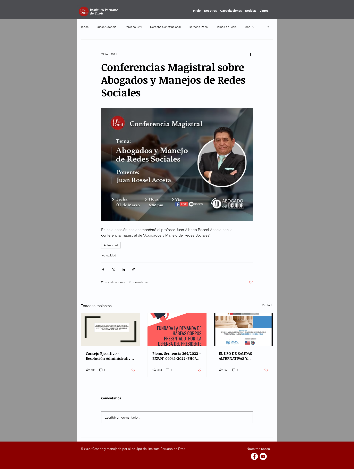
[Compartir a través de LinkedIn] (123, 269)
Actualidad (111, 245)
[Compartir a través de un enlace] (133, 269)
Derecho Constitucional (165, 27)
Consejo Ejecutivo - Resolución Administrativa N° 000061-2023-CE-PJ (109, 356)
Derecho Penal (198, 27)
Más (247, 27)
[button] (268, 27)
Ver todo (267, 305)
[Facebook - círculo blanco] (254, 456)
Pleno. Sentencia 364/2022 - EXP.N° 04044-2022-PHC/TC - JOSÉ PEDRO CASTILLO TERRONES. (176, 356)
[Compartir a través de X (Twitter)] (113, 269)
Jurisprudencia (106, 27)
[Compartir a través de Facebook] (103, 269)
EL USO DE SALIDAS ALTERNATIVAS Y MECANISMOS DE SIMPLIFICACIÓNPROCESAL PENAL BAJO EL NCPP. (241, 356)
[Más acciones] (250, 54)
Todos (84, 27)
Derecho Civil (133, 27)
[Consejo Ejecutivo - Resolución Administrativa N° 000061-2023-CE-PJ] (110, 329)
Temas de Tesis (226, 27)
